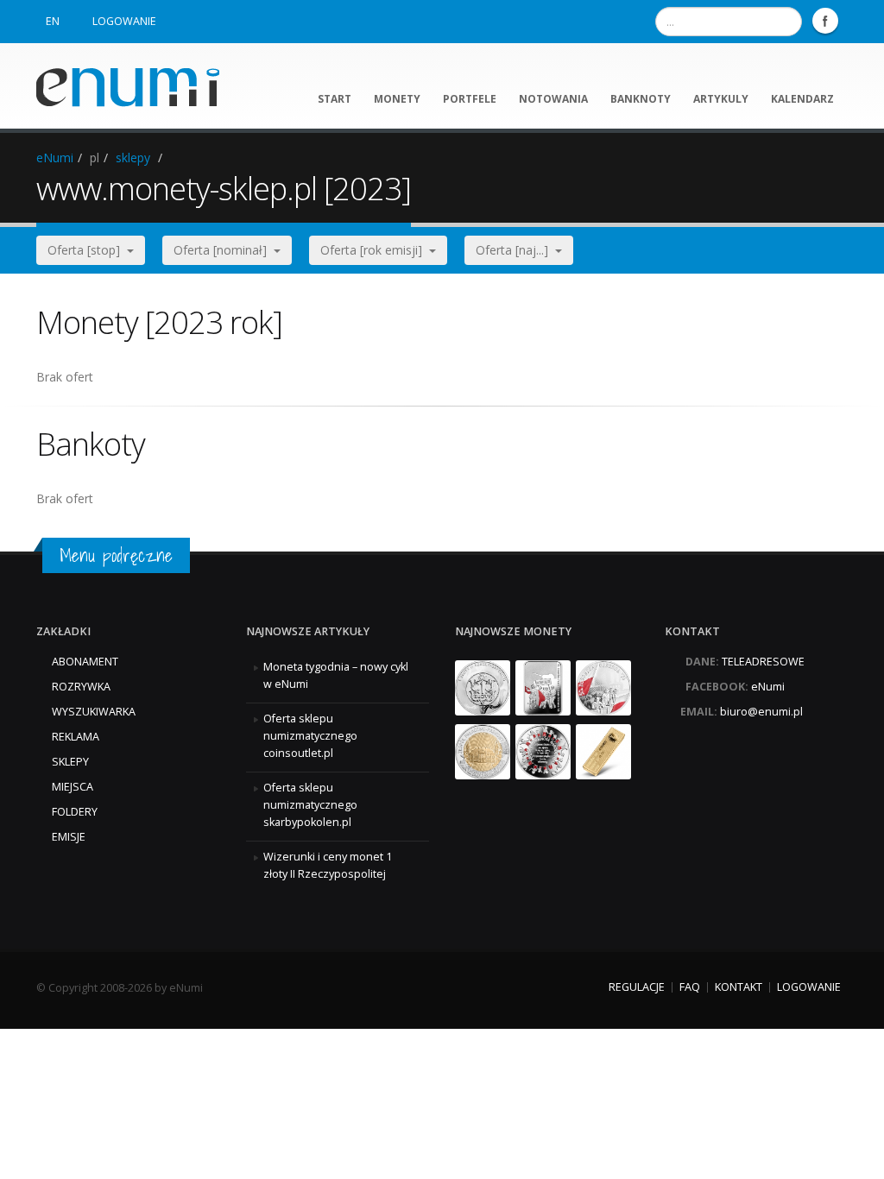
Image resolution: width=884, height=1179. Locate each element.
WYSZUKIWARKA (94, 711)
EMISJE (68, 836)
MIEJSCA (72, 786)
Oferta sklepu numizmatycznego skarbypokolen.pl (310, 804)
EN (53, 21)
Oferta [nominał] (224, 250)
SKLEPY (70, 761)
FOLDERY (75, 811)
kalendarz (802, 98)
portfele (469, 98)
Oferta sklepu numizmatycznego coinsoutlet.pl (310, 735)
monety (397, 98)
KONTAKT (738, 987)
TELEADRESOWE (763, 661)
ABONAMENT (85, 661)
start (334, 98)
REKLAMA (75, 736)
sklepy (133, 157)
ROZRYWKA (81, 686)
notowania (553, 98)
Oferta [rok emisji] (374, 250)
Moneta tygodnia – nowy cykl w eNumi (335, 675)
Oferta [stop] (87, 250)
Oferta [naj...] (515, 250)
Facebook (825, 21)
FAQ (689, 987)
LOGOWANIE (124, 21)
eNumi (54, 157)
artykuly (720, 98)
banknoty (640, 98)
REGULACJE (637, 987)
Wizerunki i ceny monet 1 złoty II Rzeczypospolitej (327, 865)
